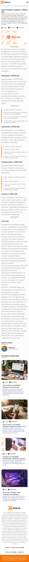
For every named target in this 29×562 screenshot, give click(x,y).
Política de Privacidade (17, 547)
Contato (7, 547)
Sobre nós (21, 552)
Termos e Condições (11, 552)
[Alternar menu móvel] (27, 2)
